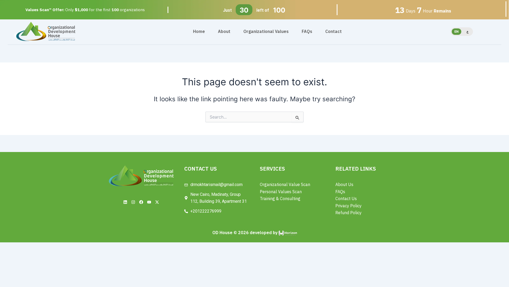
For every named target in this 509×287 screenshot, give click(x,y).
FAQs (307, 31)
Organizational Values (266, 31)
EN (456, 31)
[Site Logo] (45, 31)
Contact (333, 31)
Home (199, 31)
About (224, 31)
